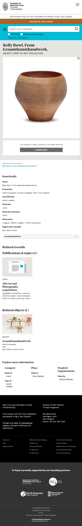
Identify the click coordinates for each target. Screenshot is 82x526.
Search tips (12, 37)
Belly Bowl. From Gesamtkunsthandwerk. (19, 166)
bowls (8, 384)
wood (8, 376)
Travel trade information (64, 440)
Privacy (41, 513)
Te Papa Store (33, 450)
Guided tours (33, 443)
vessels (9, 386)
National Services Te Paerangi (66, 446)
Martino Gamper (66, 379)
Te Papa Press (34, 453)
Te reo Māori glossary (63, 453)
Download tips (22, 37)
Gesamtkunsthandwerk (12, 163)
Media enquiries (8, 446)
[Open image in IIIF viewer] (78, 58)
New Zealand (38, 376)
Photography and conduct (41, 508)
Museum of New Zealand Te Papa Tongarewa (41, 515)
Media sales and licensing (37, 440)
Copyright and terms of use (41, 510)
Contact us (6, 440)
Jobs (4, 443)
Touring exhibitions (35, 446)
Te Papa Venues (61, 443)
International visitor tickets (41, 21)
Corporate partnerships (64, 450)
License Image (41, 150)
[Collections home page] (5, 29)
